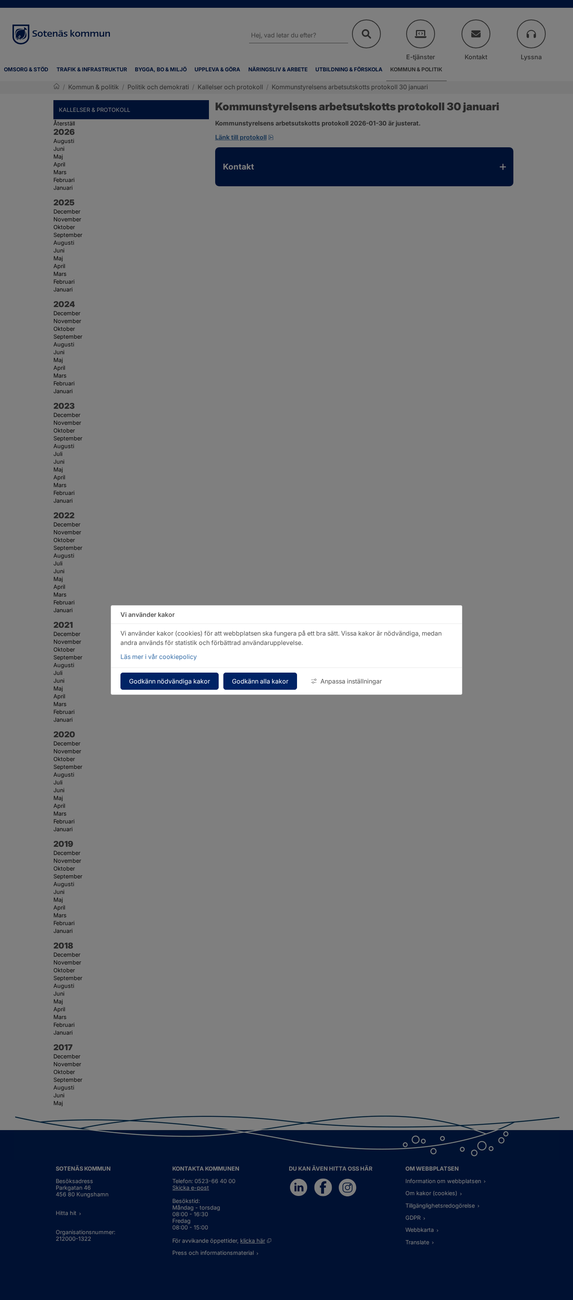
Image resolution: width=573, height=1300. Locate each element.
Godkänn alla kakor (260, 681)
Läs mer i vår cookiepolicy (158, 657)
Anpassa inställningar (351, 681)
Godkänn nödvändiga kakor (169, 681)
